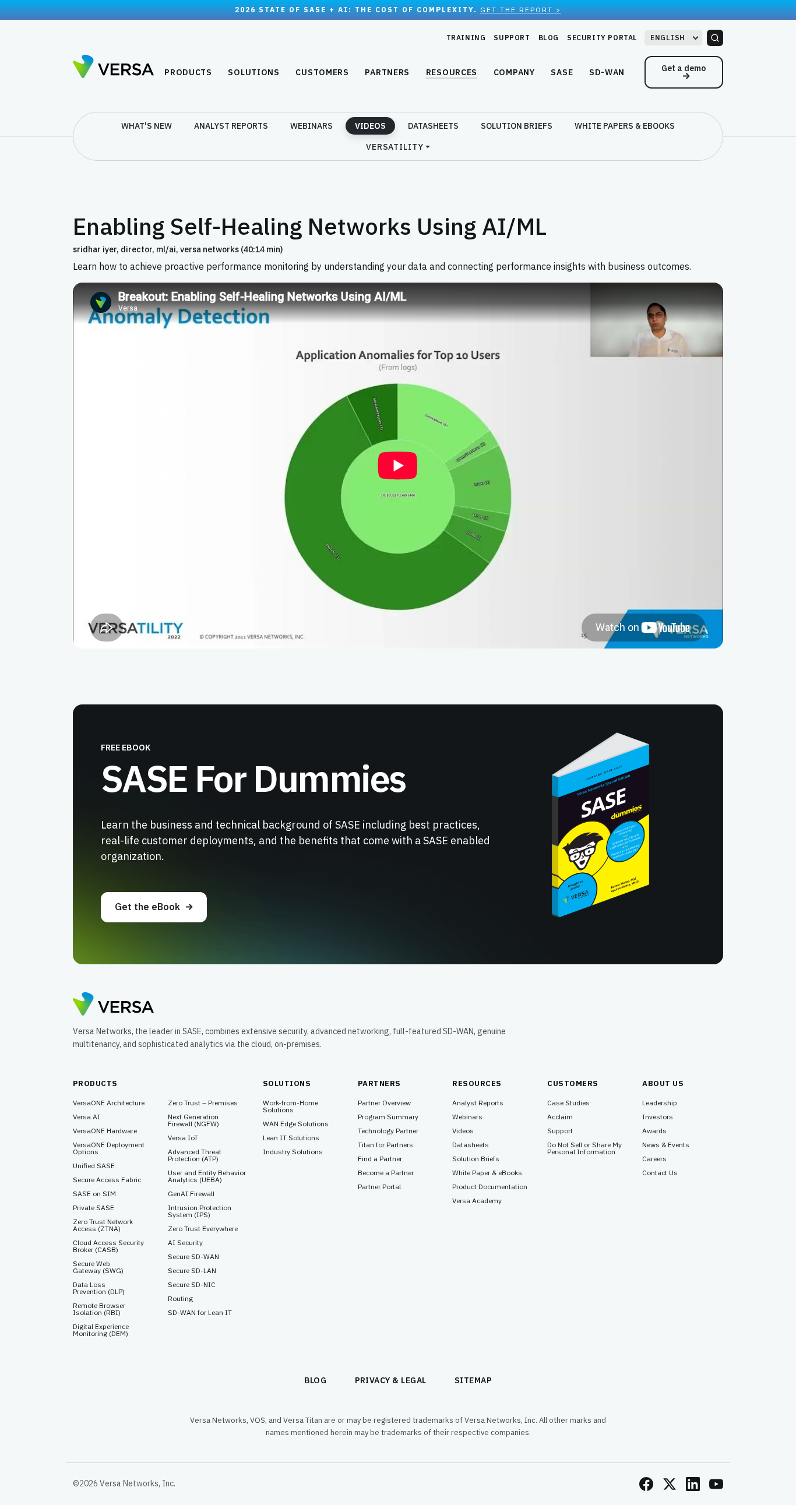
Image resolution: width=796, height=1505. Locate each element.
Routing (180, 1298)
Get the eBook (147, 906)
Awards (654, 1130)
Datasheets (433, 126)
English (667, 37)
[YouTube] (716, 1484)
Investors (657, 1116)
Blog (548, 37)
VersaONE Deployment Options (109, 1148)
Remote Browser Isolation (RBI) (99, 1309)
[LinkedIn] (693, 1484)
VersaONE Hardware (105, 1130)
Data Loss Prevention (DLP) (99, 1288)
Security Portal (602, 37)
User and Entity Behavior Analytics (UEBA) (207, 1176)
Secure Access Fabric (107, 1179)
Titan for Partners (385, 1144)
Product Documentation (489, 1186)
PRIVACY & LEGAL (391, 1380)
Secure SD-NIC (192, 1284)
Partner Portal (379, 1186)
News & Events (665, 1144)
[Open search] (715, 38)
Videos (370, 126)
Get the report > (520, 9)
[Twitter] (670, 1484)
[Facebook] (646, 1484)
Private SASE (93, 1207)
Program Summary (388, 1116)
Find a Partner (380, 1158)
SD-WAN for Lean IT (200, 1312)
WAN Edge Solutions (296, 1123)
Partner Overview (384, 1102)
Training (466, 37)
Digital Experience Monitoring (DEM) (101, 1330)
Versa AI (86, 1116)
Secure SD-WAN (193, 1256)
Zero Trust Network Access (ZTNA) (103, 1225)
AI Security (185, 1242)
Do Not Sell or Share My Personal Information (584, 1148)
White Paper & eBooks (487, 1172)
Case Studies (568, 1102)
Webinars (311, 126)
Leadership (659, 1102)
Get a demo (683, 68)
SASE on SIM (94, 1193)
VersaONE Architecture (109, 1102)
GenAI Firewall (191, 1193)
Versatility (395, 147)
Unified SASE (94, 1165)
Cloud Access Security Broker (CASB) (108, 1246)
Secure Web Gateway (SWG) (98, 1267)
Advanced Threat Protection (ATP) (194, 1155)
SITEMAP (473, 1380)
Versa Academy (477, 1200)
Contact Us (660, 1172)
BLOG (315, 1380)
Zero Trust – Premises (203, 1102)
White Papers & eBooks (625, 126)
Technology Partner (388, 1130)
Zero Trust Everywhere (203, 1228)
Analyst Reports (231, 126)
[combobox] (673, 37)
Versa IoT (183, 1137)
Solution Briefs (516, 126)
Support (512, 37)
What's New (146, 126)
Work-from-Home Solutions (290, 1106)
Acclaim (560, 1116)
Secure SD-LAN (192, 1270)
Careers (654, 1158)
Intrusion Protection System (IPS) (199, 1211)
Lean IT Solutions (291, 1137)
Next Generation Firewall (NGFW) (193, 1120)
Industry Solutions (293, 1151)
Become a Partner (386, 1172)
